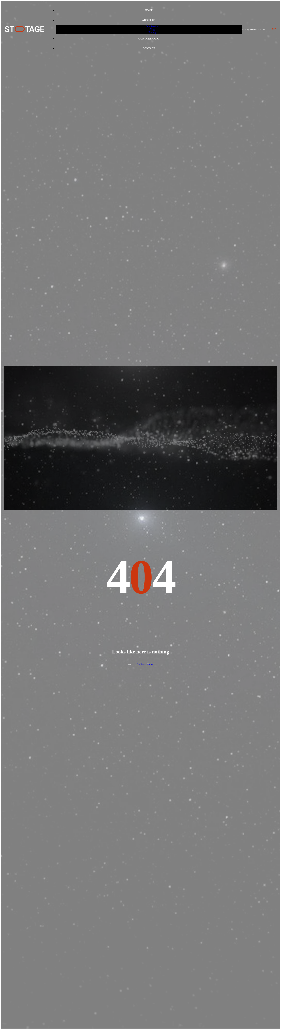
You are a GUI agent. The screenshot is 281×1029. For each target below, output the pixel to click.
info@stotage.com (254, 29)
